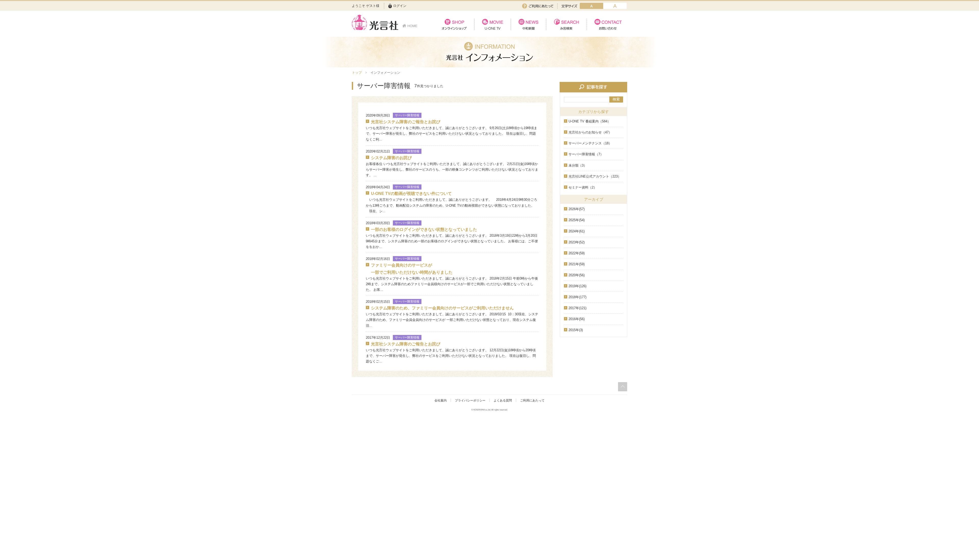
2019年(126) (577, 286)
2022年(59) (577, 253)
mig (615, 6)
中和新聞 (528, 24)
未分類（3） (578, 165)
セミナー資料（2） (583, 187)
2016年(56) (577, 319)
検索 (616, 99)
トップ (357, 72)
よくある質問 (503, 400)
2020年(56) (577, 275)
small (591, 6)
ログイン (399, 6)
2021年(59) (577, 264)
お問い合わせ (607, 24)
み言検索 (566, 24)
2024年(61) (577, 231)
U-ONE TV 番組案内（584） (590, 121)
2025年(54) (577, 220)
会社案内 (440, 400)
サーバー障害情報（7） (586, 154)
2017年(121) (577, 308)
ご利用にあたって (537, 6)
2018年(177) (577, 297)
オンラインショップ (454, 24)
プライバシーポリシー (470, 400)
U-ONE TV (492, 24)
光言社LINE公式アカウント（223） (595, 176)
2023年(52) (577, 242)
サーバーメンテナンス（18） (590, 143)
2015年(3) (576, 330)
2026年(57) (577, 209)
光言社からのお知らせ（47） (590, 132)
